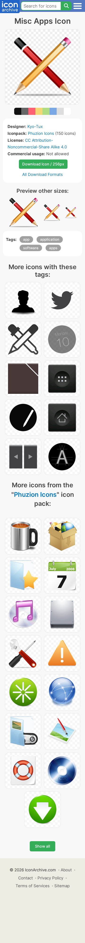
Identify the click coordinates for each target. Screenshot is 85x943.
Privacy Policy (50, 878)
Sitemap (62, 885)
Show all (42, 846)
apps (53, 248)
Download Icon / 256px (43, 164)
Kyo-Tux (35, 126)
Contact (25, 878)
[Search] (66, 5)
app (26, 239)
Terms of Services (33, 885)
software (30, 248)
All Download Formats (42, 174)
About (66, 870)
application (49, 239)
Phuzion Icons (41, 133)
